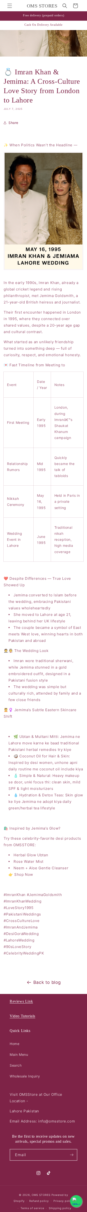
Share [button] (13, 123)
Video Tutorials (22, 1016)
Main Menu (19, 1054)
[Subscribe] (71, 1155)
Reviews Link (21, 1001)
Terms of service (32, 1208)
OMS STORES (41, 1195)
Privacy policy (63, 1201)
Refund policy (39, 1201)
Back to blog (47, 982)
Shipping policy (60, 1208)
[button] (9, 5)
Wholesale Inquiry (25, 1076)
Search (16, 1065)
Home (14, 1044)
